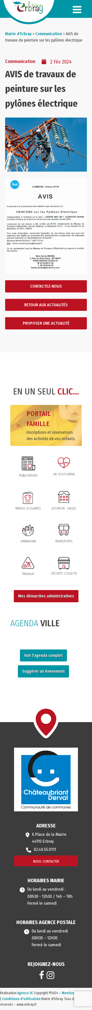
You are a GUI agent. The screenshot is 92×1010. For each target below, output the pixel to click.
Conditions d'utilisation (21, 999)
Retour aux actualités (46, 304)
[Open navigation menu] (77, 10)
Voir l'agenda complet (43, 655)
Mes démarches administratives (46, 596)
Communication (20, 61)
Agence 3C (25, 993)
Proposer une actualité (46, 323)
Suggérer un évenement (43, 671)
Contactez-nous (46, 286)
